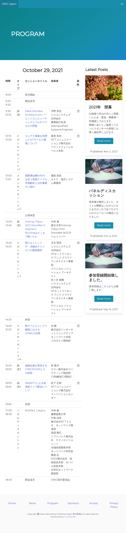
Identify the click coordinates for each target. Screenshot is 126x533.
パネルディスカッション (102, 193)
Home (12, 503)
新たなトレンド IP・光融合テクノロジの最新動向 (35, 246)
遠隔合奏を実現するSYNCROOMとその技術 (36, 369)
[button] (122, 4)
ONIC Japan (9, 3)
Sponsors (73, 503)
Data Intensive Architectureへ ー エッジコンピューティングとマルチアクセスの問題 (36, 118)
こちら (105, 286)
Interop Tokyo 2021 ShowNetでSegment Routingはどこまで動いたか (35, 229)
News (32, 503)
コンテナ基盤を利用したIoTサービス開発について (36, 139)
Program (52, 503)
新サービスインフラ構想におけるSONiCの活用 (36, 329)
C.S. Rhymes (70, 517)
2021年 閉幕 (100, 107)
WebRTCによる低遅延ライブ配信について (36, 387)
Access (93, 503)
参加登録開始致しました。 (104, 277)
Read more (104, 140)
